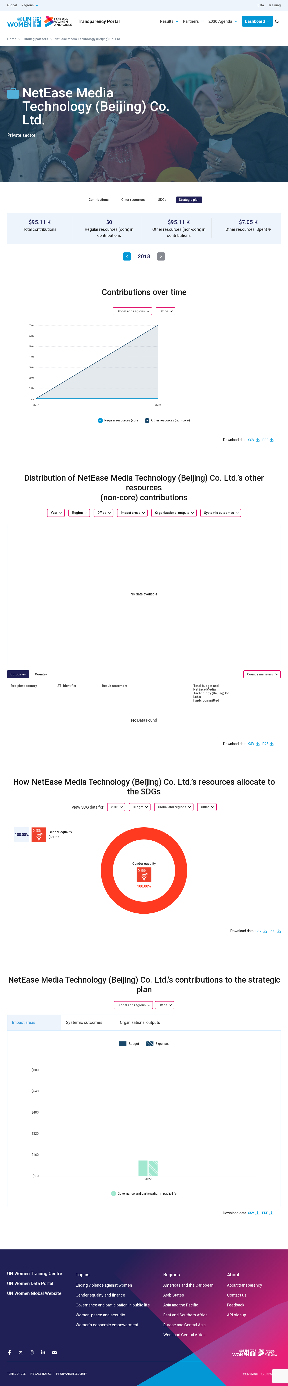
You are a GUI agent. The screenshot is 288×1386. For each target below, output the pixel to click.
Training (274, 5)
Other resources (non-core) (170, 420)
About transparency (244, 1285)
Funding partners (35, 39)
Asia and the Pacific (180, 1305)
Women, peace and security (100, 1315)
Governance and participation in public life (147, 1193)
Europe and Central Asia (184, 1325)
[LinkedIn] (43, 1352)
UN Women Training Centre (34, 1273)
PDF (265, 440)
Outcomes (18, 674)
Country (41, 674)
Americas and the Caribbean (188, 1285)
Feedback (235, 1305)
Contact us (237, 1295)
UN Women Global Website (34, 1293)
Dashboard (255, 21)
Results (166, 21)
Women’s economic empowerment (107, 1325)
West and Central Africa (184, 1334)
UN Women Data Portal (30, 1283)
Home (11, 39)
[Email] (54, 1352)
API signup (236, 1315)
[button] (269, 229)
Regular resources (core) (122, 420)
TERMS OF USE (16, 1373)
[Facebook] (9, 1352)
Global (12, 5)
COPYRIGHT (251, 1374)
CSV (251, 440)
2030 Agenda (220, 21)
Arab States (173, 1295)
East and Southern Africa (185, 1315)
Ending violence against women (104, 1285)
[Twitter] (20, 1352)
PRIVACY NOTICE (41, 1373)
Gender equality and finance (100, 1295)
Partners (191, 21)
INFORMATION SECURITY (71, 1373)
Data (260, 5)
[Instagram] (32, 1352)
